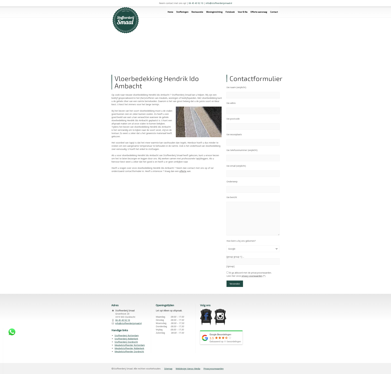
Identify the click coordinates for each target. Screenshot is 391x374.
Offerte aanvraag (258, 12)
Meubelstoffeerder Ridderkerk (129, 348)
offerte (182, 171)
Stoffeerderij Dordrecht (126, 341)
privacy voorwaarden (252, 275)
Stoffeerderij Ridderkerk (126, 338)
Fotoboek (230, 12)
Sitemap (168, 368)
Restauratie (197, 12)
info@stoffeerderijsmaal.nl (219, 3)
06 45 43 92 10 (196, 3)
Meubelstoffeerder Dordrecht (129, 351)
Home (170, 12)
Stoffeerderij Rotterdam (127, 335)
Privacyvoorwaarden (213, 368)
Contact (274, 12)
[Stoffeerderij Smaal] (124, 17)
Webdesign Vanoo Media (188, 368)
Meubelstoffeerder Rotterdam (130, 345)
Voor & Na (242, 12)
